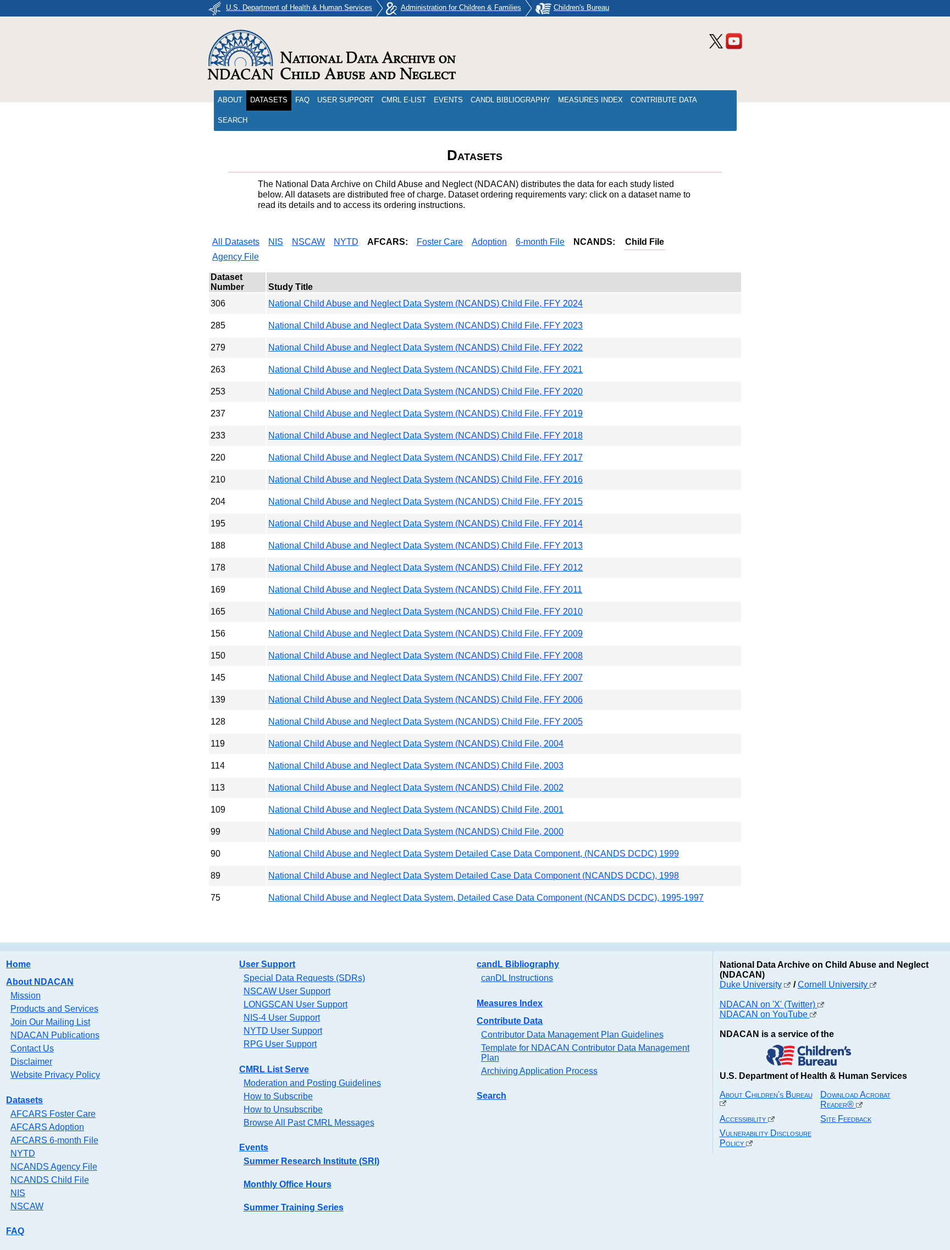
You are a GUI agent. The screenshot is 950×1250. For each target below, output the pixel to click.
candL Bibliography (518, 964)
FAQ (302, 100)
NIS (275, 241)
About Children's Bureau (766, 1094)
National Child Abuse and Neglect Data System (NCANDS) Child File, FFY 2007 (425, 677)
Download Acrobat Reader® (855, 1099)
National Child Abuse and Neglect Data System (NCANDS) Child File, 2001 (416, 809)
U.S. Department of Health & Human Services (299, 7)
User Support (267, 964)
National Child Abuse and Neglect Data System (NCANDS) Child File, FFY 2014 (425, 523)
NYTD (346, 241)
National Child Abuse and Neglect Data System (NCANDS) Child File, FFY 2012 (425, 567)
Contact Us (32, 1048)
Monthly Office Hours (288, 1184)
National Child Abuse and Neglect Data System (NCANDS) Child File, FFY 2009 (425, 633)
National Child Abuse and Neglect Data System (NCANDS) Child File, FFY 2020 (425, 391)
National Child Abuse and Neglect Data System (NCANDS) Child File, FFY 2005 (425, 721)
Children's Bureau (581, 7)
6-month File (540, 241)
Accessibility (744, 1118)
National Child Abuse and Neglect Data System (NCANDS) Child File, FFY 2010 (425, 611)
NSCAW (308, 241)
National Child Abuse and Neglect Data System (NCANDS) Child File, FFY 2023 (425, 325)
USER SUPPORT (345, 100)
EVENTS (448, 100)
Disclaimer (31, 1061)
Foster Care (440, 241)
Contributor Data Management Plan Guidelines (572, 1034)
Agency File (235, 256)
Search (491, 1095)
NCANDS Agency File (53, 1166)
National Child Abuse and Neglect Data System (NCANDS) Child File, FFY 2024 (425, 303)
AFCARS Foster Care (53, 1114)
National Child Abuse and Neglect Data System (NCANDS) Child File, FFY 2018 (425, 435)
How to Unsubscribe (283, 1109)
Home (18, 964)
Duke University (751, 984)
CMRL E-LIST (404, 100)
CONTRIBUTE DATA (664, 100)
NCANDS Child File (49, 1180)
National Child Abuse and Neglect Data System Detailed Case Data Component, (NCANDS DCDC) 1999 (473, 853)
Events (253, 1147)
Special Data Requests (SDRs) (304, 978)
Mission (25, 995)
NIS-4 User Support (282, 1017)
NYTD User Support (283, 1030)
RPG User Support (280, 1044)
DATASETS (269, 100)
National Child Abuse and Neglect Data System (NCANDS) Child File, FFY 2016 (425, 479)
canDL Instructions (517, 978)
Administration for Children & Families (461, 7)
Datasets (24, 1100)
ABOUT (230, 100)
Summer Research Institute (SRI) (311, 1161)
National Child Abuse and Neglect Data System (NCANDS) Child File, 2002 (416, 787)
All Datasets (235, 241)
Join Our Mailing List (50, 1022)
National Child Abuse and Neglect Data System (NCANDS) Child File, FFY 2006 (425, 699)
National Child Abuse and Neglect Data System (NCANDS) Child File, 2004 (416, 743)
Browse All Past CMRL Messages (309, 1122)
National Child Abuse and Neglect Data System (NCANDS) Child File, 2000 (416, 831)
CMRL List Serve (274, 1069)
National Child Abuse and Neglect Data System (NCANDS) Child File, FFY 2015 (425, 501)
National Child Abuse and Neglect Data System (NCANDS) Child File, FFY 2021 (425, 369)
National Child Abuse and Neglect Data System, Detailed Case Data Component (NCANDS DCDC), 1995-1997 (486, 897)
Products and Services (54, 1008)
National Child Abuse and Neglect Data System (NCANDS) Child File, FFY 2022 (425, 347)
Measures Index (510, 1003)
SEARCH (232, 120)
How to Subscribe (278, 1096)
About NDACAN (40, 981)
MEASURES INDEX (590, 100)
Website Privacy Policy (55, 1074)
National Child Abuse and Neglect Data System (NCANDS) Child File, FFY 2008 (425, 655)
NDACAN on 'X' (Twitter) (769, 1004)
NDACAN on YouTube (765, 1014)
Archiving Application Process (539, 1071)
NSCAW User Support (287, 991)
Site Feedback (845, 1118)
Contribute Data (510, 1021)
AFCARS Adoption (47, 1127)
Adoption (489, 241)
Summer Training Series (294, 1207)
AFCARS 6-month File (54, 1140)
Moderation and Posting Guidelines (312, 1083)
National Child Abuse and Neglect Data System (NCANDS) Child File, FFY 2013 (425, 545)
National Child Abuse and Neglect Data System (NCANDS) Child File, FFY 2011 (425, 589)
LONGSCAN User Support (295, 1004)
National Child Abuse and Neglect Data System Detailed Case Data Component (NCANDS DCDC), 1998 (473, 875)
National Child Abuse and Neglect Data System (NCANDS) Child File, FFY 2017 (425, 457)
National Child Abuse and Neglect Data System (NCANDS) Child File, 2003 (416, 765)
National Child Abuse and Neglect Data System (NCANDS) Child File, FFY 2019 (425, 413)
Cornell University (834, 984)
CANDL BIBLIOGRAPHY (510, 100)
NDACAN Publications (55, 1035)
